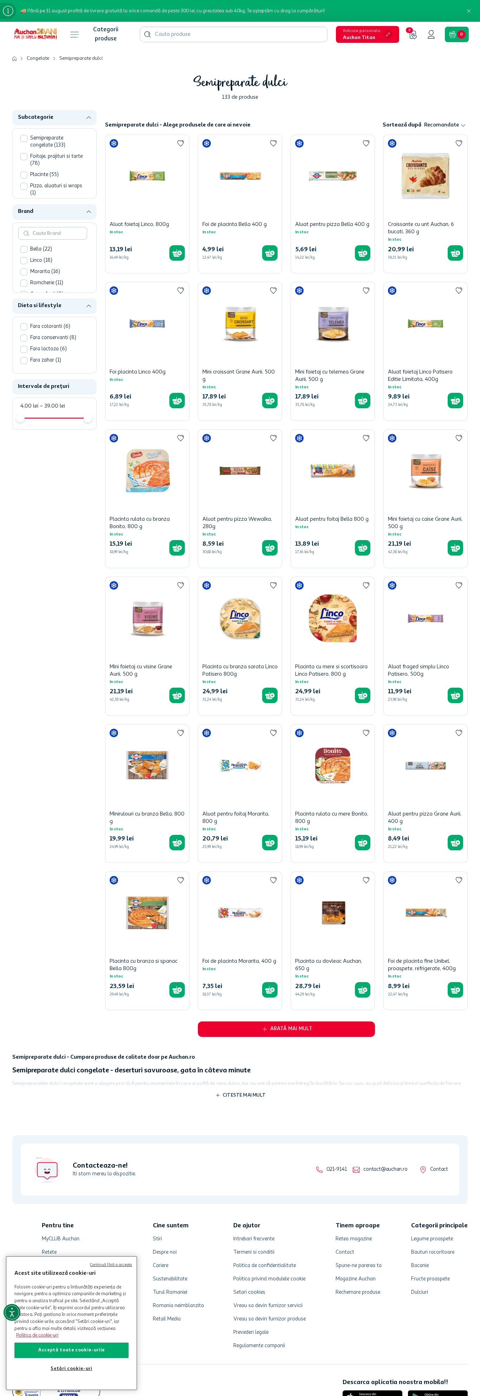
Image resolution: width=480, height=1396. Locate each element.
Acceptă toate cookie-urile (71, 1350)
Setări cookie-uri (71, 1368)
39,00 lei (52, 406)
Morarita (45, 271)
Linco (41, 260)
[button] (367, 34)
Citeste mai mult (244, 1095)
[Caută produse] (147, 34)
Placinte (44, 174)
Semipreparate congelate (47, 142)
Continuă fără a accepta (111, 1265)
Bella (41, 249)
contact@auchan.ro (385, 1169)
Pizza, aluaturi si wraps (56, 189)
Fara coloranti (50, 326)
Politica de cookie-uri (37, 1335)
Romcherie (46, 283)
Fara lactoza (48, 349)
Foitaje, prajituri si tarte (56, 160)
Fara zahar (45, 360)
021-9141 (336, 1169)
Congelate (38, 58)
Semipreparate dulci (81, 58)
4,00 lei (29, 406)
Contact (439, 1169)
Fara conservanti (53, 337)
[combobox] (233, 34)
